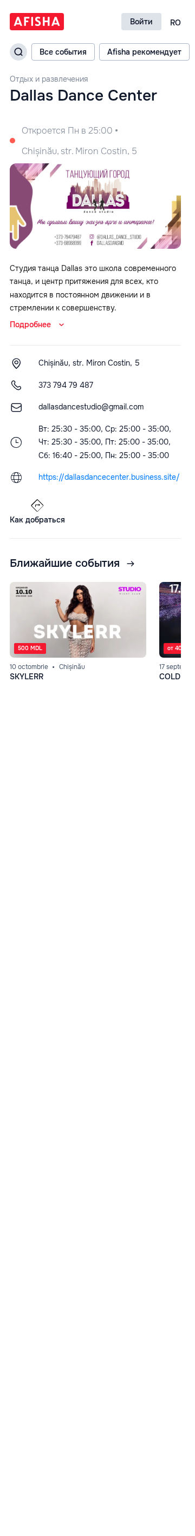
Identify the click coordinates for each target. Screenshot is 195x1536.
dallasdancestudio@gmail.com (91, 407)
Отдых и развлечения (49, 79)
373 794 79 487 (65, 385)
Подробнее (30, 324)
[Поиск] (18, 52)
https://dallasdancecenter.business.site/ (109, 477)
